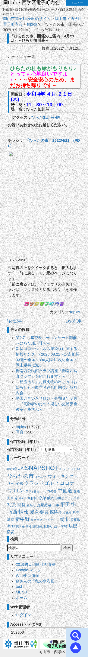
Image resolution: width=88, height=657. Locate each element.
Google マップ (28, 570)
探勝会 (56, 512)
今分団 (22, 498)
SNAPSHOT (42, 467)
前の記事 (14, 321)
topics (75, 312)
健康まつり (63, 498)
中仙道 (65, 490)
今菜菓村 (46, 497)
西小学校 (60, 526)
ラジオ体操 (33, 491)
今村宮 (32, 498)
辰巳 (73, 525)
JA (21, 468)
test (19, 586)
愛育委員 (39, 512)
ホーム (21, 598)
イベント (41, 476)
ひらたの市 (20, 476)
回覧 (21, 505)
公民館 (75, 498)
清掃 (28, 526)
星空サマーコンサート (45, 520)
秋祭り (48, 526)
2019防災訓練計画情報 (35, 564)
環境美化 (37, 526)
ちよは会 (76, 469)
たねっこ (65, 469)
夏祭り (31, 505)
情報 (24, 512)
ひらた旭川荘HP (45, 117)
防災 (11, 532)
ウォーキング (60, 476)
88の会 (12, 469)
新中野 (22, 519)
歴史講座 (18, 526)
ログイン (23, 615)
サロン (16, 490)
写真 (19, 432)
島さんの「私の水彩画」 (37, 581)
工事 (56, 505)
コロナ (67, 483)
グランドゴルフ (41, 483)
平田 (65, 504)
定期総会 (44, 505)
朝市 (64, 519)
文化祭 (67, 512)
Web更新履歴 (27, 575)
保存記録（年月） (22, 449)
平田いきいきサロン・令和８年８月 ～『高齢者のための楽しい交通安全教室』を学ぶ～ (46, 403)
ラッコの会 (49, 491)
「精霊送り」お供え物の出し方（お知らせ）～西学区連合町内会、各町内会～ (46, 387)
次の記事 (74, 321)
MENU (21, 592)
